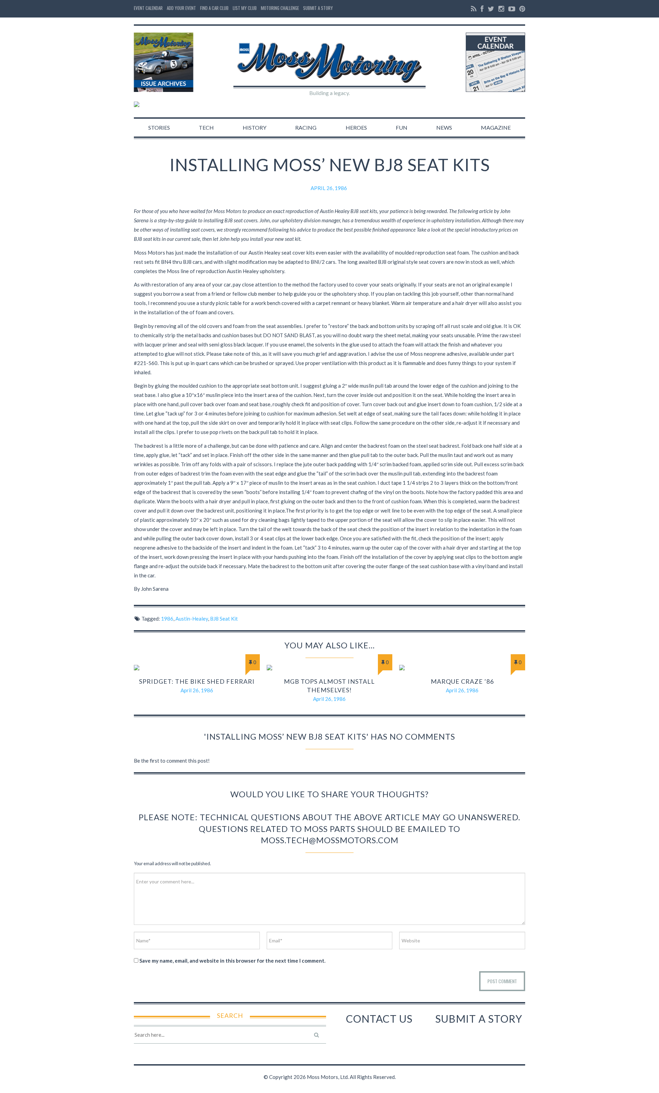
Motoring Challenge (280, 7)
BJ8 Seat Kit (224, 618)
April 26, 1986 (329, 188)
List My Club (245, 7)
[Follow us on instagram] (501, 8)
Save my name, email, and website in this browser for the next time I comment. (232, 960)
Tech (206, 127)
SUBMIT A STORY (478, 1018)
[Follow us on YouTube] (512, 8)
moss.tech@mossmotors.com (329, 840)
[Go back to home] (329, 56)
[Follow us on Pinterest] (521, 8)
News (444, 127)
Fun (401, 127)
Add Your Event (181, 7)
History (254, 127)
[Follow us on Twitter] (491, 8)
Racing (305, 127)
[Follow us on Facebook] (482, 8)
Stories (159, 127)
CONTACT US (379, 1018)
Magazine (496, 127)
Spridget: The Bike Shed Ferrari (197, 681)
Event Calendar (148, 7)
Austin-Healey (191, 618)
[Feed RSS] (473, 8)
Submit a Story (318, 7)
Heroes (356, 127)
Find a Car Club (214, 7)
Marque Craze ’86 (462, 681)
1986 (167, 618)
